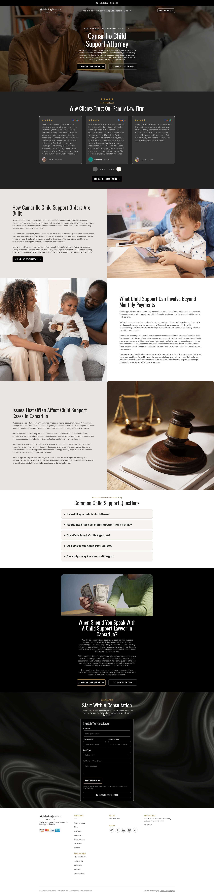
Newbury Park (79, 873)
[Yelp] (135, 830)
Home (86, 29)
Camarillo (77, 869)
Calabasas (78, 865)
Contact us (78, 835)
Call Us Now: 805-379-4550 (109, 3)
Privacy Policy (79, 839)
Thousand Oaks (80, 857)
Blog (76, 827)
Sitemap (77, 848)
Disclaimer (78, 844)
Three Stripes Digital (167, 891)
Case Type (87, 750)
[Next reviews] (118, 169)
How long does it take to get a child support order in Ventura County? (99, 524)
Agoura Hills (78, 861)
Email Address (88, 739)
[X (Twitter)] (117, 830)
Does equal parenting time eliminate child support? (91, 556)
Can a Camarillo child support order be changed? (89, 545)
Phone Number (113, 739)
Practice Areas (79, 823)
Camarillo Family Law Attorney (103, 29)
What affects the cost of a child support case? (88, 535)
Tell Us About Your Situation (93, 761)
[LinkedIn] (123, 830)
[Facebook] (111, 830)
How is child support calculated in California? (88, 514)
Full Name (86, 728)
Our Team (77, 831)
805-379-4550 (114, 819)
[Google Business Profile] (129, 830)
